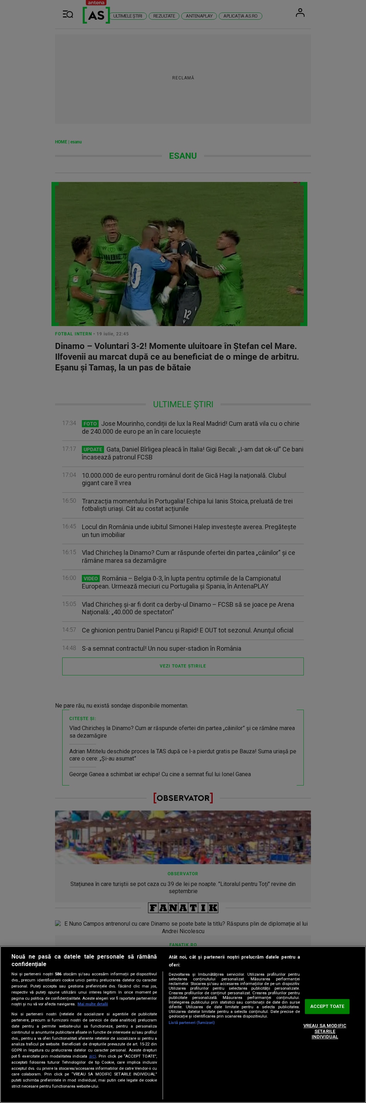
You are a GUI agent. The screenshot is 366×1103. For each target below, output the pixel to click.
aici (92, 1056)
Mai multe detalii (93, 1004)
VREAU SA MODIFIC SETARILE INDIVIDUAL (324, 1031)
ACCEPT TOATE (327, 1006)
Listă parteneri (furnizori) (192, 1022)
